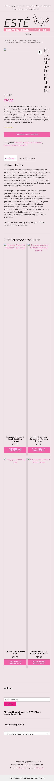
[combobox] (27, 733)
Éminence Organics (16, 41)
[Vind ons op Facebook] (26, 2)
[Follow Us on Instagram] (29, 2)
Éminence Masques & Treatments (28, 142)
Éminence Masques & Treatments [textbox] (26, 734)
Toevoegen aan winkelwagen (27, 134)
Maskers (23, 145)
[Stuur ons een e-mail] (23, 2)
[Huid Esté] (27, 21)
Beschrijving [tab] (10, 158)
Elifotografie (40, 768)
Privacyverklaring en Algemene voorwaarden (27, 778)
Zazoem (21, 768)
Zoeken (10, 704)
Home (6, 41)
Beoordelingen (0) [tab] (27, 158)
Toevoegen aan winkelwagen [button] (15, 450)
